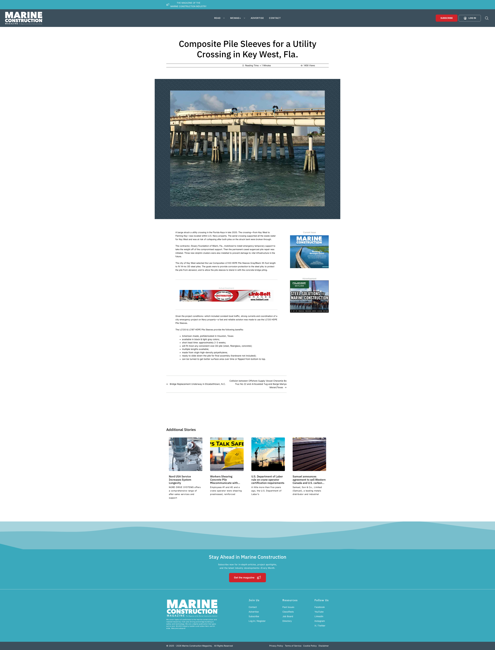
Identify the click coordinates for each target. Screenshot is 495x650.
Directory (287, 621)
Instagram (320, 621)
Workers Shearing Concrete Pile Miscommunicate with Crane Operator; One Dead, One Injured (227, 483)
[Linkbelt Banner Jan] (226, 301)
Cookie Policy (310, 645)
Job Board (287, 616)
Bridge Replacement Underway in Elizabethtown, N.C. (198, 384)
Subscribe (446, 18)
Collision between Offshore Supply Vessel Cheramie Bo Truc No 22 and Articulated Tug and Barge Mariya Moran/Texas (258, 384)
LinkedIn (319, 616)
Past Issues (288, 607)
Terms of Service (293, 645)
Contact (275, 18)
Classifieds (288, 611)
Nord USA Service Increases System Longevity (180, 480)
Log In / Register (257, 621)
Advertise (257, 18)
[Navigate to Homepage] (24, 18)
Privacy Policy (276, 645)
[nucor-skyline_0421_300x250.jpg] (309, 312)
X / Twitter (320, 625)
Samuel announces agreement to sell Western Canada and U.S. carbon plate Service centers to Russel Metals (309, 483)
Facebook (320, 607)
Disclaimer (324, 645)
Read (217, 18)
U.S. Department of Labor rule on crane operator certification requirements (267, 480)
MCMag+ (235, 18)
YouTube (319, 611)
